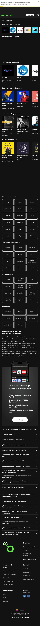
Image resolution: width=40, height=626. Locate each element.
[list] (20, 30)
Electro (20, 209)
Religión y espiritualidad (32, 293)
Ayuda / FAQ (26, 575)
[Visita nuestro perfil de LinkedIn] (24, 596)
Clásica (32, 236)
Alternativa (20, 215)
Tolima (20, 325)
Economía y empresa (32, 286)
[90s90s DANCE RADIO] (35, 30)
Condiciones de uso (9, 571)
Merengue (20, 222)
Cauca (8, 318)
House (32, 222)
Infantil (32, 254)
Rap (20, 236)
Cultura (20, 247)
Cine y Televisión (8, 299)
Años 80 (8, 229)
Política (8, 254)
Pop (8, 202)
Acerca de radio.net (29, 547)
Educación (20, 293)
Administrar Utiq (8, 581)
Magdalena (32, 318)
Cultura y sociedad (20, 286)
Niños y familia (20, 300)
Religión (20, 254)
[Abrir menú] (38, 15)
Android (5, 601)
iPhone (5, 594)
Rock (19, 202)
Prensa (25, 550)
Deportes (32, 247)
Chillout (32, 209)
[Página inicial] (3, 20)
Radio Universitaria (32, 261)
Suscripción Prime (28, 579)
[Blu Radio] (13, 30)
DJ (8, 261)
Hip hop (32, 229)
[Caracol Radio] (20, 30)
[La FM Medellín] (27, 30)
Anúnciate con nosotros (27, 554)
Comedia (20, 261)
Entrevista (8, 268)
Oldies (8, 222)
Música (32, 268)
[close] (38, 1)
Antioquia (8, 311)
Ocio (32, 279)
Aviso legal (6, 577)
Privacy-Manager (8, 584)
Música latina (8, 209)
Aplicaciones (26, 572)
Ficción (8, 279)
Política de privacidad (9, 574)
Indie (32, 215)
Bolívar (20, 311)
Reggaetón (8, 215)
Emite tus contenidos (29, 559)
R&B (8, 236)
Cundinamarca (20, 318)
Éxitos (32, 202)
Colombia (21, 610)
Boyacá (32, 311)
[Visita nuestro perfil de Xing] (28, 596)
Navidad (19, 268)
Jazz (20, 229)
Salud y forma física (20, 279)
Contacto (25, 569)
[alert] (20, 3)
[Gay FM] (5, 30)
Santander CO (8, 325)
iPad (4, 598)
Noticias (7, 247)
